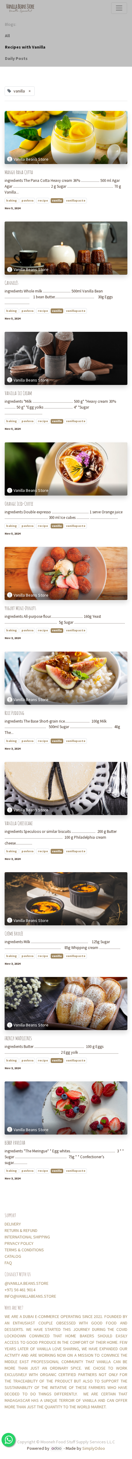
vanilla (57, 200)
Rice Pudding (14, 713)
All (7, 35)
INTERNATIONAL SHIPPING (28, 1237)
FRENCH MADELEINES (18, 1038)
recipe (43, 200)
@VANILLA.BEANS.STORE (27, 1283)
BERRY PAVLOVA (15, 1142)
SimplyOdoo (93, 1448)
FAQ (9, 1262)
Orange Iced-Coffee (19, 503)
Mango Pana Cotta (19, 172)
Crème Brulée (14, 933)
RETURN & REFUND (21, 1230)
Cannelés (11, 283)
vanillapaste (75, 200)
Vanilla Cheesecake (19, 823)
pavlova (27, 200)
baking (11, 200)
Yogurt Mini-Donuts (20, 608)
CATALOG (13, 1256)
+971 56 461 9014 (20, 1289)
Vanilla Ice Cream (18, 393)
